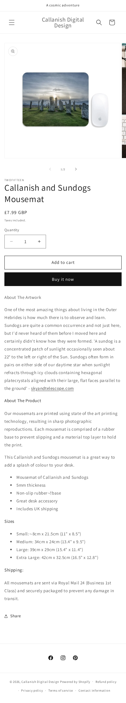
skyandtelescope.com (52, 388)
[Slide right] (75, 169)
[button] (11, 22)
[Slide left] (50, 169)
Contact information (94, 690)
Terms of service (60, 690)
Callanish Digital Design (40, 681)
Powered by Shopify (75, 681)
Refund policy (106, 682)
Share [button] (15, 615)
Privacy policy (32, 690)
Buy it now (63, 279)
